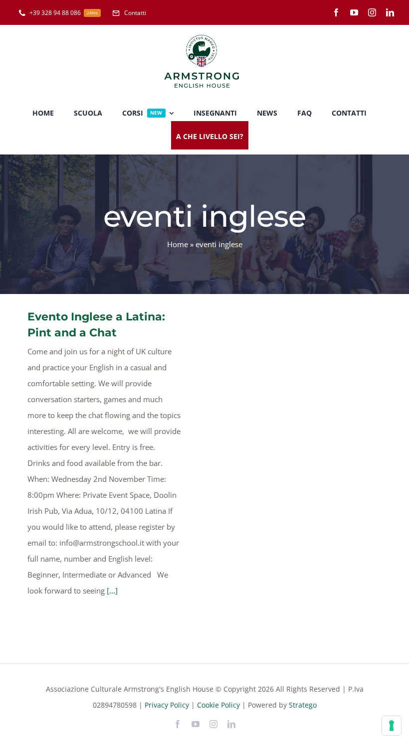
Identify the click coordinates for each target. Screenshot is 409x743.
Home (177, 244)
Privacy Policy (167, 705)
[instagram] (372, 12)
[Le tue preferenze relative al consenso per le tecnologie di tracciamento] (391, 725)
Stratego (303, 705)
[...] (112, 590)
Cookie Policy (218, 705)
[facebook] (336, 12)
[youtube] (354, 12)
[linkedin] (390, 12)
